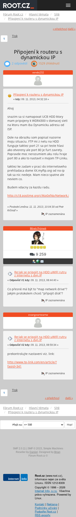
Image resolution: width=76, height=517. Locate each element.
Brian (57, 452)
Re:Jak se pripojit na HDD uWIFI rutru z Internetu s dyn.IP (40, 273)
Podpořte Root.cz (45, 511)
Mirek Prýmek (38, 228)
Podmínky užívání (46, 508)
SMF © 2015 (35, 448)
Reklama (52, 504)
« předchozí (60, 29)
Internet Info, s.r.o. (46, 491)
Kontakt (39, 504)
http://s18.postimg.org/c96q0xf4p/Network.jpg (40, 195)
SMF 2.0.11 (19, 448)
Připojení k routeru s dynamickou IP (38, 94)
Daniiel (34, 452)
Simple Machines (53, 448)
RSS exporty (42, 515)
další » (71, 29)
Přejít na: (17, 424)
